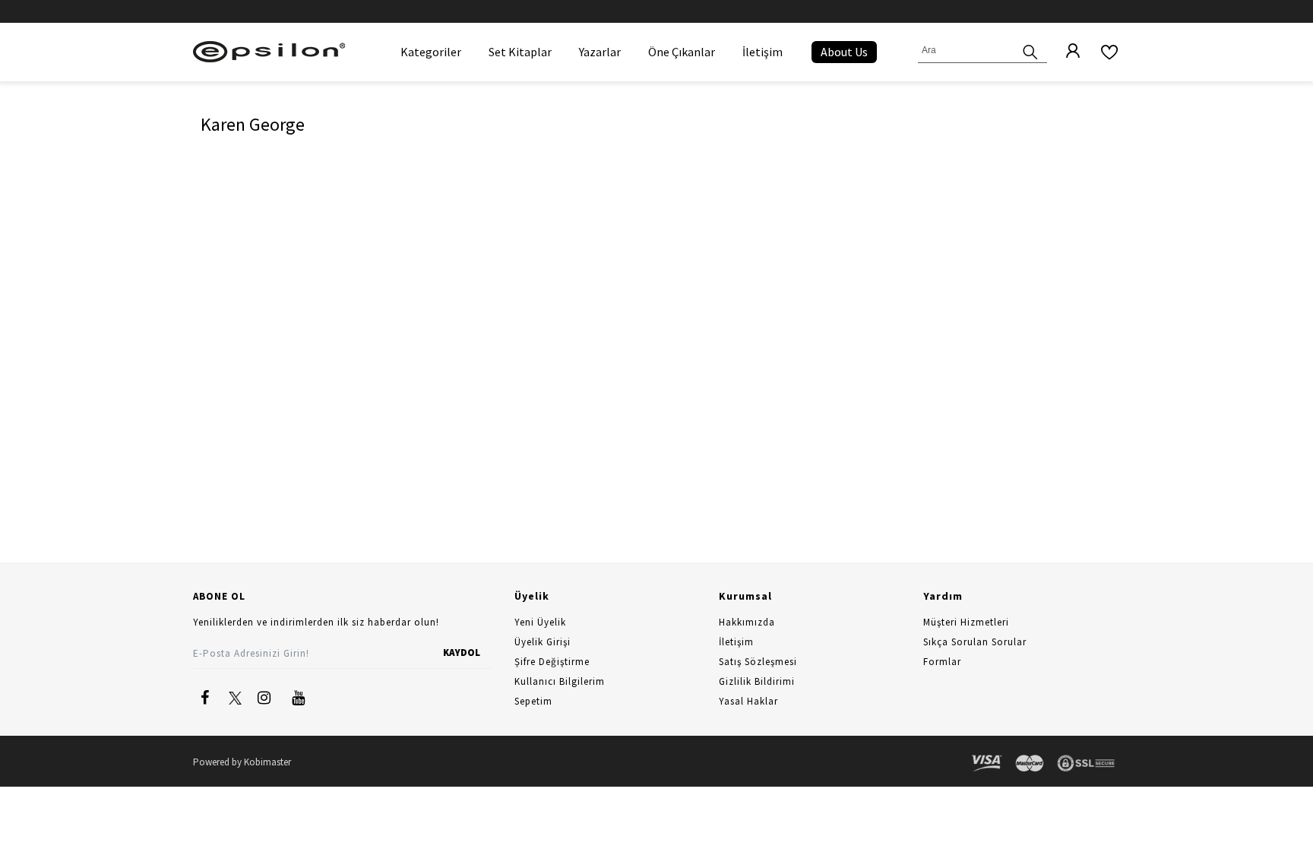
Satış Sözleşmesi (758, 661)
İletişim (762, 51)
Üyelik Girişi (542, 641)
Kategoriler (430, 51)
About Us (844, 51)
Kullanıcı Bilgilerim (559, 681)
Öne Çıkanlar (681, 51)
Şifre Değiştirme (552, 661)
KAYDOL (461, 652)
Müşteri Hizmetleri (966, 622)
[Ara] (1030, 51)
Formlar (942, 661)
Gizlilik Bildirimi (757, 681)
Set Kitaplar (520, 51)
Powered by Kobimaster (242, 762)
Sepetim (533, 701)
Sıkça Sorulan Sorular (975, 641)
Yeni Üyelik (540, 622)
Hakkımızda (747, 622)
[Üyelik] (1065, 52)
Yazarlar (600, 51)
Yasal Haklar (748, 701)
